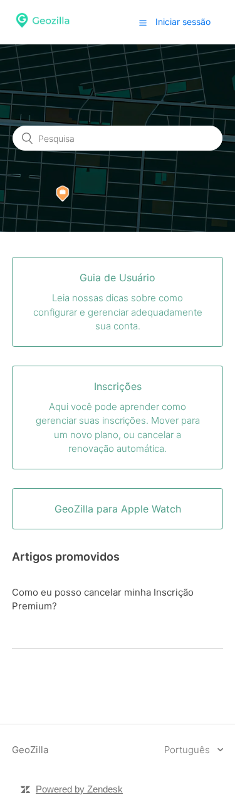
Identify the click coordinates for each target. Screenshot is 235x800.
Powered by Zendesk (79, 789)
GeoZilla (30, 750)
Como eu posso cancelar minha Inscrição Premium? (103, 599)
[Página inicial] (42, 28)
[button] (143, 22)
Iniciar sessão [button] (183, 21)
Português (188, 750)
